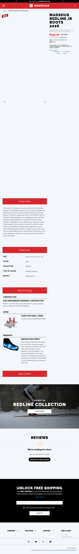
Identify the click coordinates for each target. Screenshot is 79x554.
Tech (58, 53)
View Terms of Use (60, 550)
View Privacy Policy (48, 550)
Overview (57, 51)
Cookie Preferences (71, 550)
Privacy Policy (50, 508)
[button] (3, 6)
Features (66, 51)
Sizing (65, 53)
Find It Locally (53, 50)
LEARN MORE (39, 411)
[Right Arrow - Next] (62, 1)
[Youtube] (36, 542)
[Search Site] (75, 6)
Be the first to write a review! (39, 460)
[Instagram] (28, 542)
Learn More (39, 497)
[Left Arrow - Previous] (16, 1)
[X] (43, 542)
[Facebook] (50, 542)
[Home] (39, 5)
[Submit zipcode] (70, 535)
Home (4, 11)
